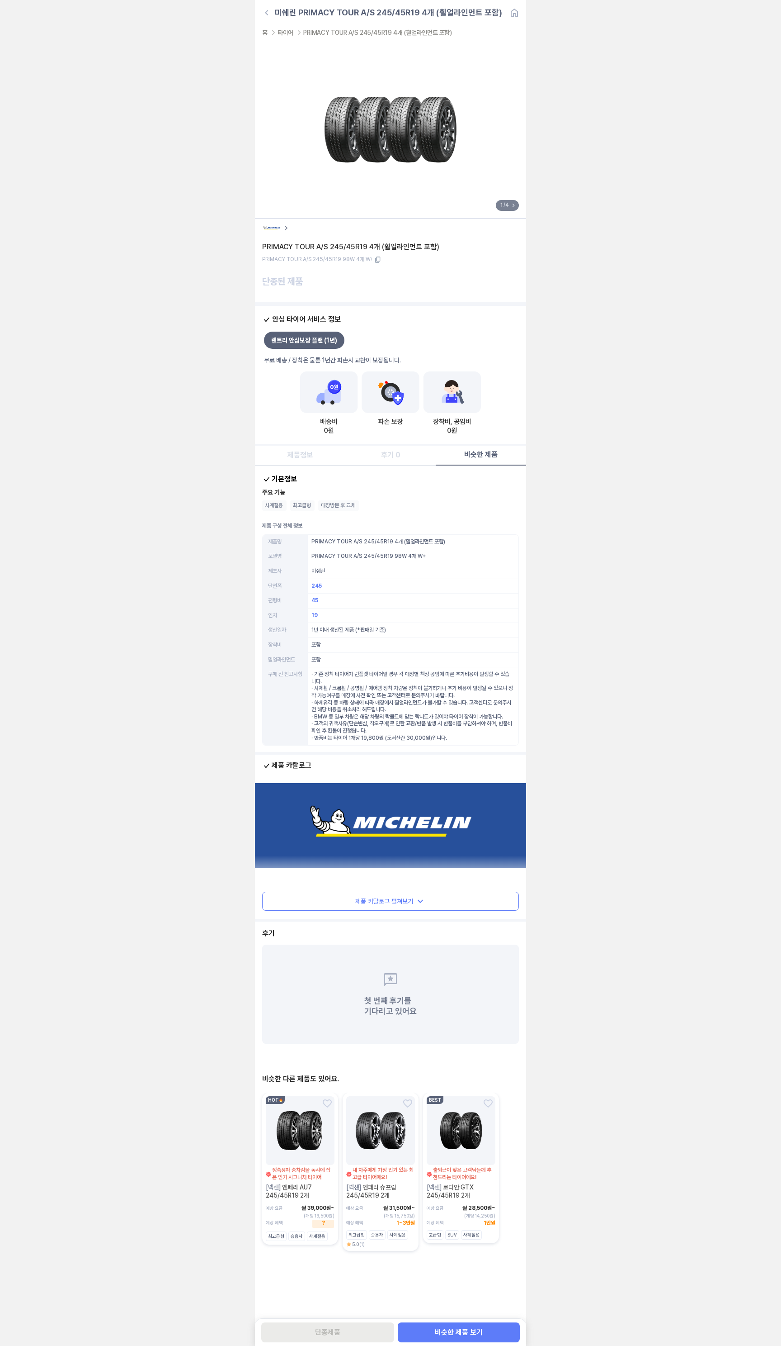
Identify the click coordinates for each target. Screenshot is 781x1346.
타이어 (285, 32)
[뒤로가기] (267, 13)
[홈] (514, 13)
